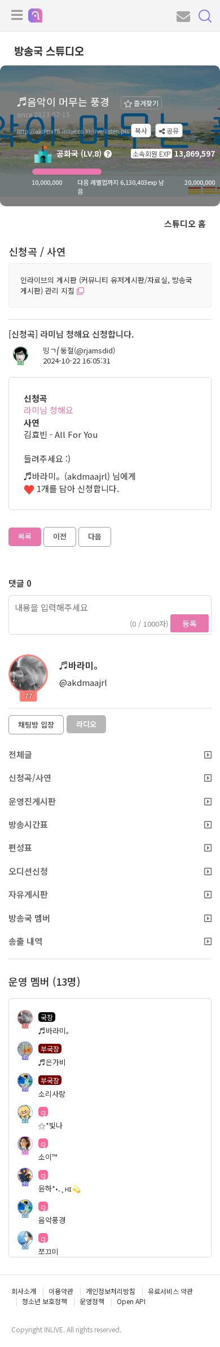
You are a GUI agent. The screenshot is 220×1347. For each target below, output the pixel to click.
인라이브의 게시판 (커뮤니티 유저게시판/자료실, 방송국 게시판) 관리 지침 (106, 285)
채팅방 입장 (36, 724)
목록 (25, 536)
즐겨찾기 (145, 103)
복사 (141, 130)
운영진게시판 (32, 801)
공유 (172, 130)
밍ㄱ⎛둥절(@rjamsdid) (79, 350)
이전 (60, 536)
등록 (189, 623)
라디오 (86, 724)
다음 (95, 536)
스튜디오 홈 (185, 223)
